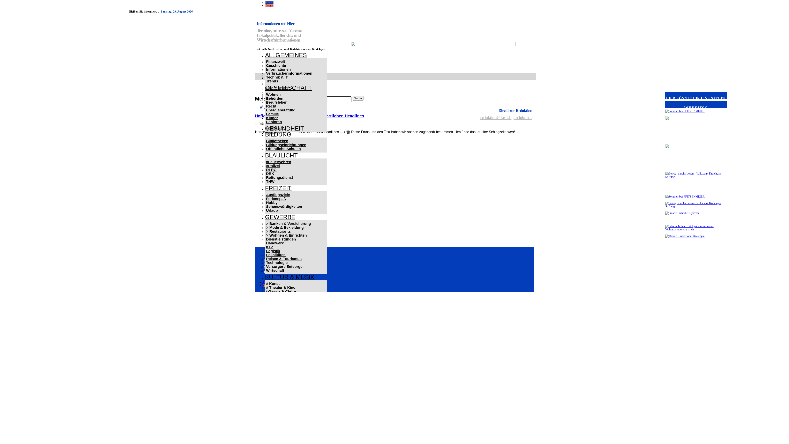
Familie (272, 114)
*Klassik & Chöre (281, 291)
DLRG (271, 170)
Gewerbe (280, 217)
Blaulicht (281, 155)
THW (270, 181)
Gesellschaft (288, 87)
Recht (271, 106)
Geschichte (276, 66)
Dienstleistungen (281, 239)
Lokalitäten (276, 255)
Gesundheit (284, 128)
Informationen (278, 69)
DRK (270, 174)
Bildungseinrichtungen (286, 145)
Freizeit (278, 188)
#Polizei (273, 166)
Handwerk (275, 243)
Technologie (277, 263)
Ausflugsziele (278, 195)
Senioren (274, 122)
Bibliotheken (277, 141)
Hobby (272, 203)
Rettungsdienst (279, 178)
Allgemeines (286, 55)
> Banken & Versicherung (288, 224)
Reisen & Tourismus (284, 259)
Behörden (274, 98)
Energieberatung (280, 110)
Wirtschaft (275, 270)
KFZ (269, 247)
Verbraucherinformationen (289, 73)
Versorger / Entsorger (285, 267)
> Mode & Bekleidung (285, 227)
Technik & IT (277, 77)
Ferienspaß (276, 199)
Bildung (278, 134)
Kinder (272, 118)
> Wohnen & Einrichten (286, 235)
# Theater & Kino (280, 288)
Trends (272, 81)
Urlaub (272, 210)
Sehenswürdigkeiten (284, 207)
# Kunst (273, 284)
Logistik (273, 251)
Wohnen (273, 94)
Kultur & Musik (289, 277)
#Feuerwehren (278, 162)
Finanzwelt (275, 62)
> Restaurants (278, 231)
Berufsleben (276, 102)
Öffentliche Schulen (283, 149)
